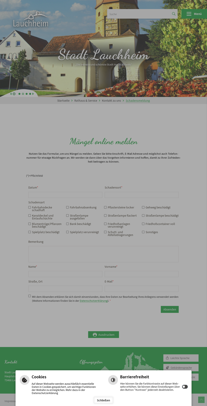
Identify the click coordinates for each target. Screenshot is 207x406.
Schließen (103, 400)
